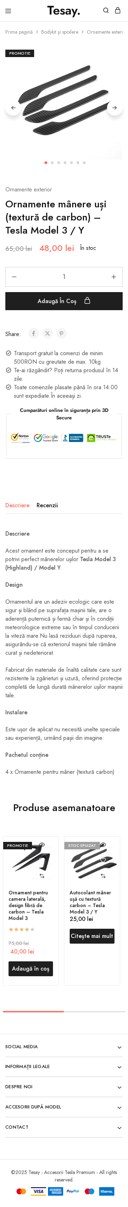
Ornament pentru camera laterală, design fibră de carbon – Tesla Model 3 (28, 905)
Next (115, 108)
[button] (42, 876)
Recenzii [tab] (47, 505)
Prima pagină (19, 31)
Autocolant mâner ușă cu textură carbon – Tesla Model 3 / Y (90, 902)
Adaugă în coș (58, 301)
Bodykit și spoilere (59, 31)
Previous (13, 108)
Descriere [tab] (17, 505)
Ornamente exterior (107, 31)
